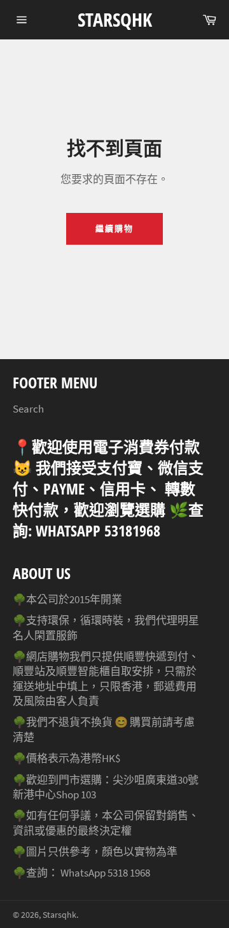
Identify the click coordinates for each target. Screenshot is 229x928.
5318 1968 (129, 873)
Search (28, 409)
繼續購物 (114, 228)
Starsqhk (115, 19)
